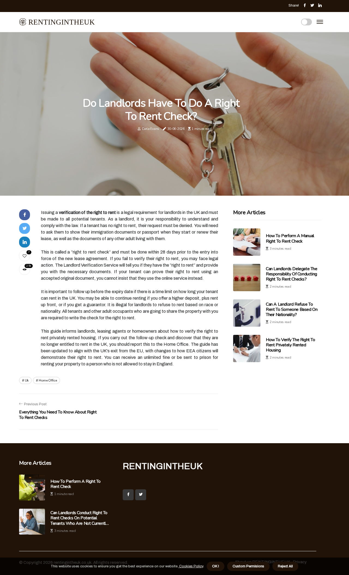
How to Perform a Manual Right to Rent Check (290, 238)
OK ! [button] (215, 566)
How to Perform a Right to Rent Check (75, 484)
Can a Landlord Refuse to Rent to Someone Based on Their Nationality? (291, 309)
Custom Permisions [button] (248, 566)
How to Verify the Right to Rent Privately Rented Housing (290, 345)
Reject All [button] (285, 566)
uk (27, 380)
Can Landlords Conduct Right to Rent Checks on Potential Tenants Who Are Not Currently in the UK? (79, 518)
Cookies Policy (190, 566)
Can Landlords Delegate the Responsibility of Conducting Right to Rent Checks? (291, 274)
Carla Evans (150, 129)
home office (48, 380)
